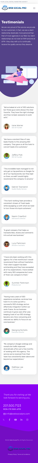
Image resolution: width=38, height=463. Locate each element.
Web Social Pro (14, 440)
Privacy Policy (12, 454)
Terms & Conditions (24, 454)
